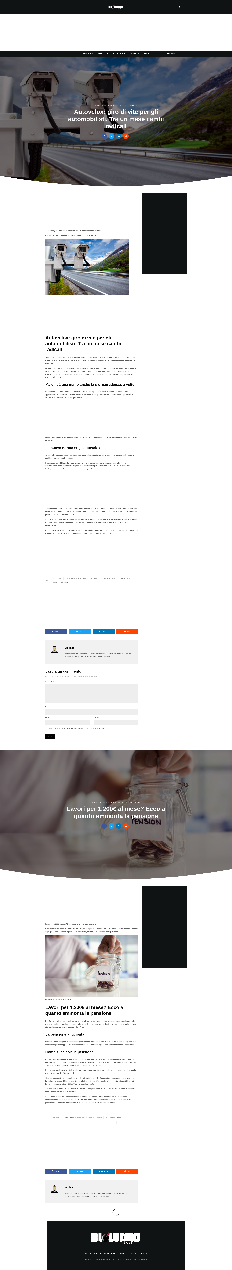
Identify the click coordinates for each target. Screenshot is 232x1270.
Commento (49, 682)
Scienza (135, 53)
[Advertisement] (116, 32)
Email (47, 717)
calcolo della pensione (114, 1117)
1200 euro (56, 1117)
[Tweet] (111, 136)
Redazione (109, 1253)
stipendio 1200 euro (109, 1122)
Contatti (122, 1253)
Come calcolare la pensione (62, 1122)
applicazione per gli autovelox (76, 578)
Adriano (97, 105)
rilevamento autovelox (60, 582)
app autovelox (57, 578)
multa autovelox (125, 578)
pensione (78, 1122)
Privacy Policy (93, 1253)
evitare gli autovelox (108, 578)
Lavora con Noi (138, 1253)
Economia (118, 53)
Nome (47, 707)
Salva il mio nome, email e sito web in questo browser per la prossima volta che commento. (78, 728)
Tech (146, 53)
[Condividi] (104, 136)
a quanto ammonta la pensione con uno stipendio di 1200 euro (83, 1117)
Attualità (88, 53)
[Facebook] (52, 7)
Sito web (96, 717)
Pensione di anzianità (92, 1122)
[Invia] (126, 136)
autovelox (94, 578)
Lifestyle (103, 53)
